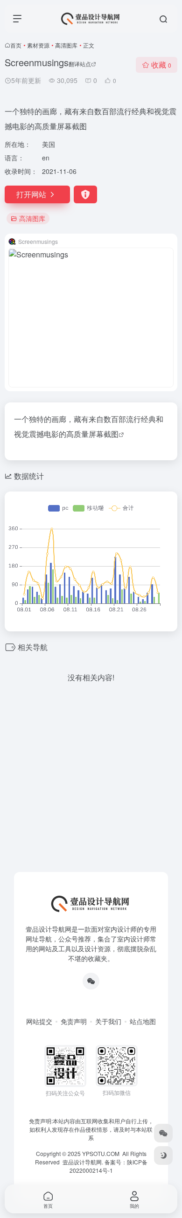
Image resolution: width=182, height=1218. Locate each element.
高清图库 (66, 45)
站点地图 (143, 1021)
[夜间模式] (163, 1155)
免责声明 (74, 1021)
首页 (15, 45)
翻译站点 (80, 64)
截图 (111, 434)
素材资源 (38, 45)
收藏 (161, 64)
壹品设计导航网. (83, 1162)
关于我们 (108, 1021)
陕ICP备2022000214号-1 (108, 1166)
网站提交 (39, 1021)
